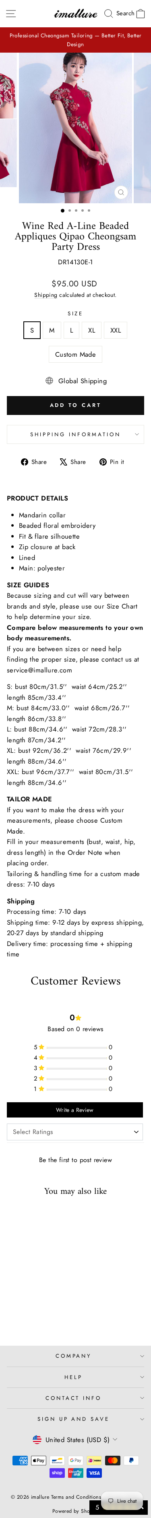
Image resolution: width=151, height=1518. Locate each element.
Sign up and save (73, 1419)
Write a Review (75, 1110)
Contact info (74, 1398)
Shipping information (75, 434)
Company (74, 1356)
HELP (73, 1377)
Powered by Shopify (75, 1511)
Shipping (45, 295)
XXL (115, 330)
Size (76, 313)
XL (91, 330)
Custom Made (75, 354)
